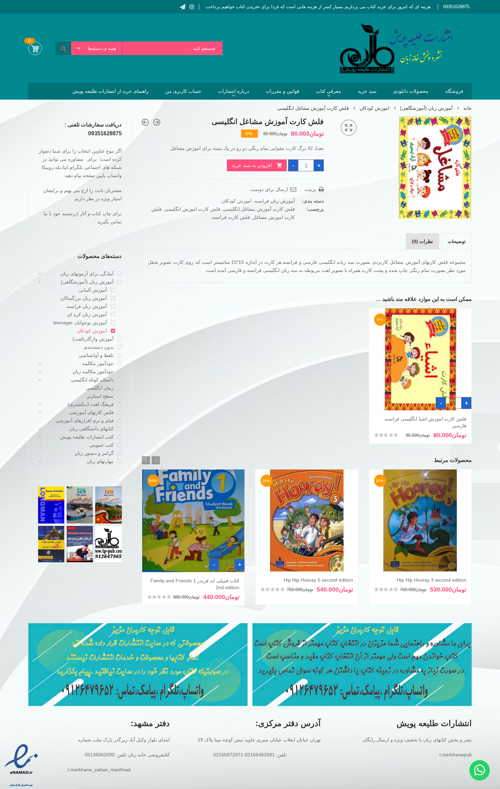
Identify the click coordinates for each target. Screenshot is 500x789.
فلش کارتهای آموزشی (91, 412)
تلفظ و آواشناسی (96, 355)
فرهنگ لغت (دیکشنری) (91, 404)
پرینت (310, 189)
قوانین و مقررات (282, 91)
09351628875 (456, 6)
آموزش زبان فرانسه (274, 201)
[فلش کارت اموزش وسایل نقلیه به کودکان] (145, 122)
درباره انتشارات (233, 91)
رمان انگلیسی (100, 388)
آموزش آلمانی (93, 290)
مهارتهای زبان (100, 461)
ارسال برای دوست (269, 189)
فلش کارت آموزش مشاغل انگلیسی (259, 209)
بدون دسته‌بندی (99, 347)
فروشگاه (454, 91)
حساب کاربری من (183, 91)
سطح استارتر (100, 396)
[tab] (456, 241)
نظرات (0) (422, 241)
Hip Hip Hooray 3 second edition (431, 580)
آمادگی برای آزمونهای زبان (87, 273)
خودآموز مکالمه (98, 363)
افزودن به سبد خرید (252, 165)
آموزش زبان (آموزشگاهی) (426, 108)
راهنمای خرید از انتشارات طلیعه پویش (110, 91)
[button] (348, 128)
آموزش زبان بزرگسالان (84, 298)
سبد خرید (367, 91)
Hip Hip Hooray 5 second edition (318, 580)
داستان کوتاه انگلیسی (92, 379)
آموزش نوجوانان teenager (80, 322)
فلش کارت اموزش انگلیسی (192, 209)
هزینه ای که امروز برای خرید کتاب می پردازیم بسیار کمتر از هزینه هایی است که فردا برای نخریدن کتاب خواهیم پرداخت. (317, 6)
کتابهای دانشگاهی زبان (91, 428)
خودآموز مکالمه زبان (93, 371)
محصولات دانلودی (411, 91)
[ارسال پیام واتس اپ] (479, 770)
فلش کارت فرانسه (231, 217)
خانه (467, 108)
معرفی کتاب (328, 91)
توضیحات (457, 241)
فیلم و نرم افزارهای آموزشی (84, 420)
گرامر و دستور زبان (94, 453)
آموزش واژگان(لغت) (93, 339)
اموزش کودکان (374, 108)
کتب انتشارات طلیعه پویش (87, 437)
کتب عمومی (101, 445)
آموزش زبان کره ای (87, 314)
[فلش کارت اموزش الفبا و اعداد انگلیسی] (156, 122)
